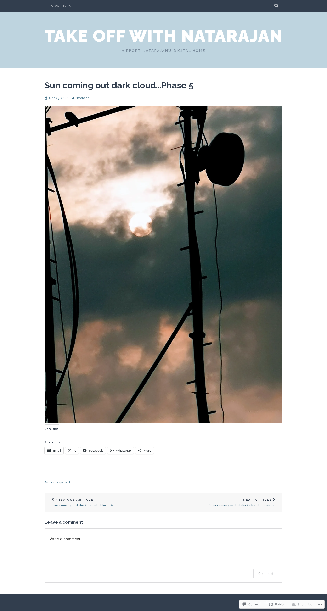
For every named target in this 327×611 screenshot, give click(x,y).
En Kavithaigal (60, 6)
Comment (265, 574)
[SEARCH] (276, 6)
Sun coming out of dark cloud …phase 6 (242, 503)
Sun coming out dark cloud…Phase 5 (119, 85)
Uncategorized (59, 482)
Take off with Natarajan (163, 36)
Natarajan (82, 98)
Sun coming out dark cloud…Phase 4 (82, 503)
